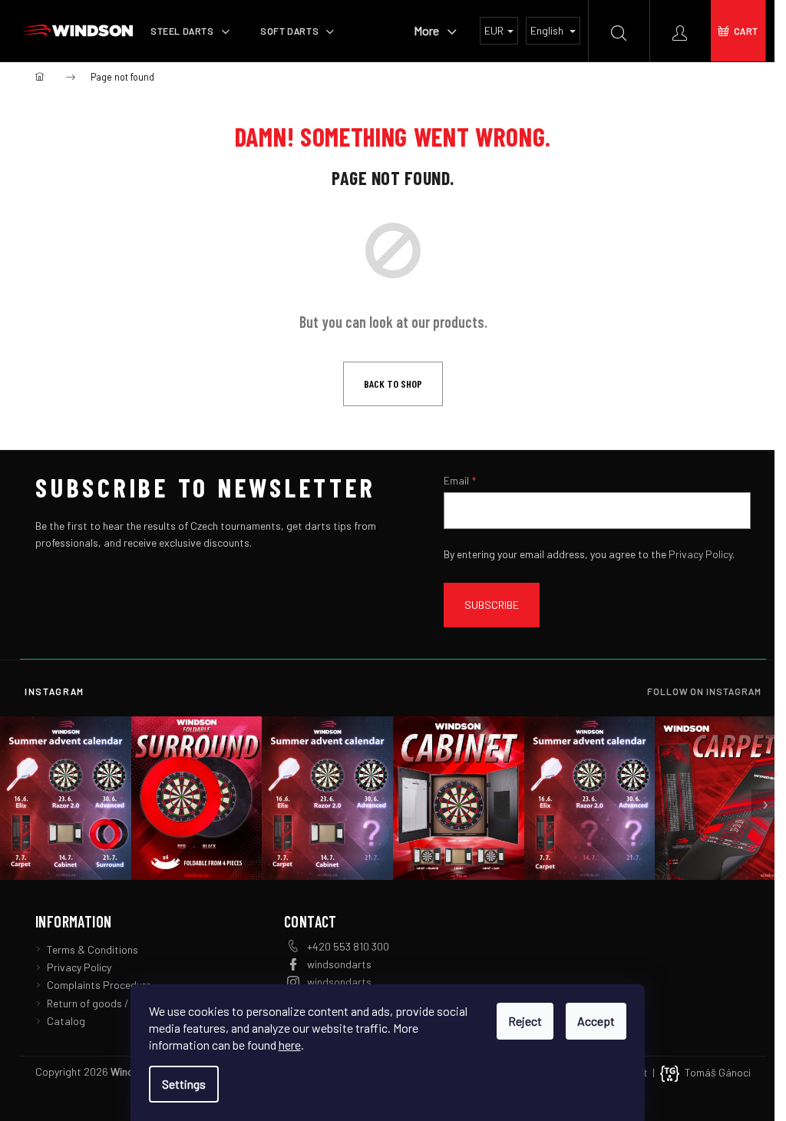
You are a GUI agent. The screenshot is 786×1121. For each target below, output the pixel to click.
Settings (184, 1083)
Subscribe (491, 604)
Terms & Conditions (92, 949)
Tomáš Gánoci (718, 1072)
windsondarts (339, 964)
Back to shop (393, 383)
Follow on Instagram (704, 691)
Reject (525, 1021)
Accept (596, 1021)
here (290, 1044)
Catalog (66, 1020)
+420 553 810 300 (348, 946)
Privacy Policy (700, 553)
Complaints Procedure (99, 984)
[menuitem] (190, 30)
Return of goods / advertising (115, 1003)
